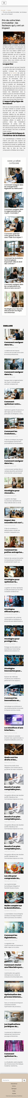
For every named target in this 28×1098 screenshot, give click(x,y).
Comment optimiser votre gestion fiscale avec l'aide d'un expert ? (13, 235)
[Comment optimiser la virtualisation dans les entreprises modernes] (14, 1045)
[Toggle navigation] (4, 2)
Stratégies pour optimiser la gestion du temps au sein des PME (12, 583)
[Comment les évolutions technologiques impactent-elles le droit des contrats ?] (14, 249)
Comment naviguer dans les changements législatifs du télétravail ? (13, 187)
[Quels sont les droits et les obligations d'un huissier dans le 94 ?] (14, 749)
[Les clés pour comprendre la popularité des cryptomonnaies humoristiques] (14, 868)
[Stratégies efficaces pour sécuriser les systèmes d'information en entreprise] (14, 601)
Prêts (14, 1091)
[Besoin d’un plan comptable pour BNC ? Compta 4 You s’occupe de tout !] (14, 779)
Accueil (3, 10)
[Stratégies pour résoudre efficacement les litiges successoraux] (14, 299)
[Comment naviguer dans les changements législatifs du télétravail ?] (14, 175)
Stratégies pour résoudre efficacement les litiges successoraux (13, 311)
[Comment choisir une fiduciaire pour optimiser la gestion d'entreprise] (14, 957)
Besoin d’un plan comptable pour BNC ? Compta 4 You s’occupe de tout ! (14, 790)
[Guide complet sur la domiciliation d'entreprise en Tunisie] (14, 897)
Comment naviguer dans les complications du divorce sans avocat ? (13, 286)
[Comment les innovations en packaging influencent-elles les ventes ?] (14, 690)
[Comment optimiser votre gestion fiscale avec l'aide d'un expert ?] (14, 224)
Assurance (14, 1084)
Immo (14, 1086)
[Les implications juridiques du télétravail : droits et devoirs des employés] (14, 1016)
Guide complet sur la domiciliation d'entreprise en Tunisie (13, 909)
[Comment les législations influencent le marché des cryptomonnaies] (14, 927)
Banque (14, 1089)
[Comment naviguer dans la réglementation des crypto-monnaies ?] (14, 200)
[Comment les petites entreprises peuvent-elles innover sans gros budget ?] (14, 542)
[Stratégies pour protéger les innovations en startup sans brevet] (14, 631)
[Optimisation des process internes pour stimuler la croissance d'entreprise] (14, 986)
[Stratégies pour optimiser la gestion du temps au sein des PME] (14, 571)
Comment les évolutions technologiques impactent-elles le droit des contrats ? (13, 261)
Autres (9, 10)
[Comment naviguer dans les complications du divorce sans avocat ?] (14, 275)
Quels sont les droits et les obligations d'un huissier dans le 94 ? (13, 761)
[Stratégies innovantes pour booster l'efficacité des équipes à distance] (14, 660)
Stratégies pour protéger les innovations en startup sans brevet (13, 642)
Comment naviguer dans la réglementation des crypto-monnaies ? (13, 211)
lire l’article (13, 73)
